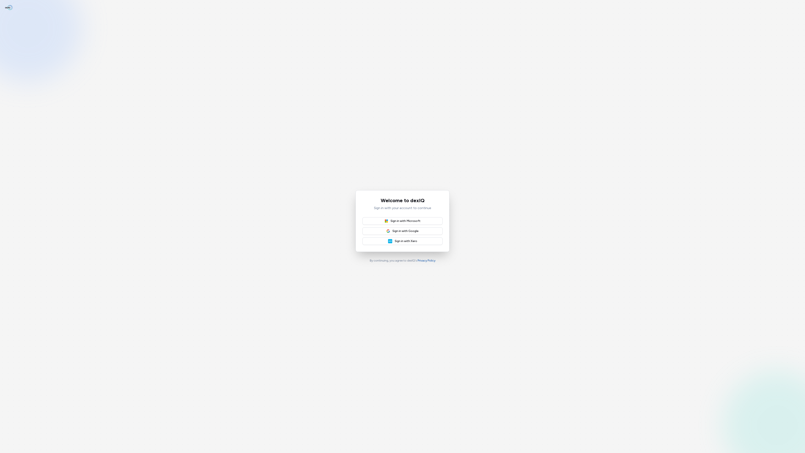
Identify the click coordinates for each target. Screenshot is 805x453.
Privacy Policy (426, 260)
